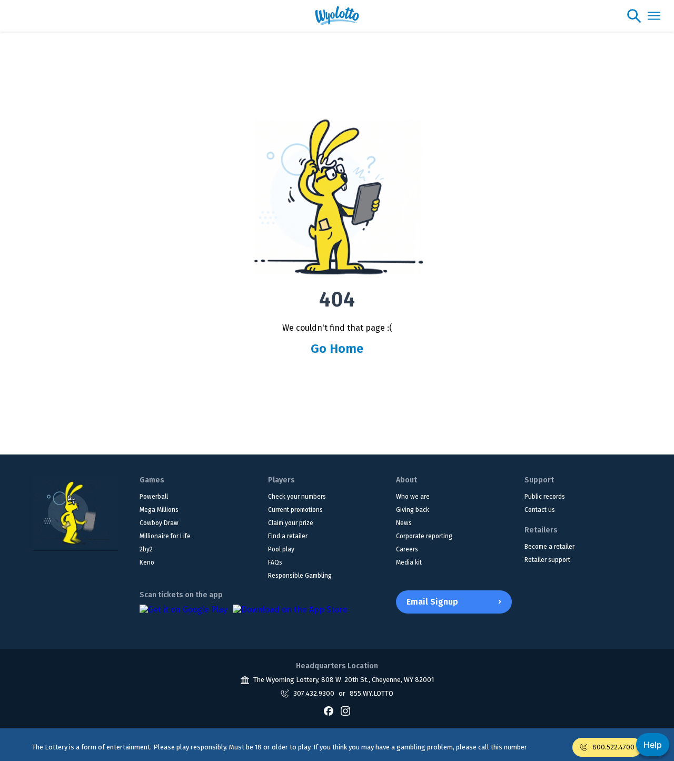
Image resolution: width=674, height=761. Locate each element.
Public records (544, 496)
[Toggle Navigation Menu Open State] (654, 15)
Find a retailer (288, 536)
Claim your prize (290, 523)
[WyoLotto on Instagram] (345, 711)
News (404, 523)
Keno (147, 562)
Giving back (412, 509)
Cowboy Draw (159, 523)
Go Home (337, 348)
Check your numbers (297, 496)
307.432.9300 (313, 693)
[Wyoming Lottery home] (337, 15)
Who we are (413, 496)
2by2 (146, 549)
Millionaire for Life (165, 536)
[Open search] (634, 15)
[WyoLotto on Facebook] (328, 711)
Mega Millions (159, 509)
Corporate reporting (424, 536)
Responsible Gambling (300, 575)
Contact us (539, 509)
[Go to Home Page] (75, 513)
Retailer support (547, 560)
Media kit (409, 562)
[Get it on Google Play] (183, 615)
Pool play (281, 549)
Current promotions (295, 509)
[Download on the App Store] (290, 615)
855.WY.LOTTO (371, 693)
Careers (407, 549)
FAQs (275, 562)
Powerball (154, 496)
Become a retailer (549, 546)
